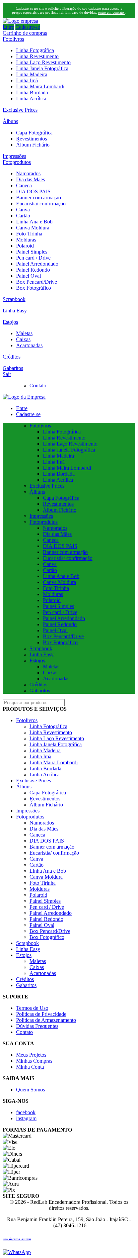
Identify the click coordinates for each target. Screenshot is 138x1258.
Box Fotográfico (33, 288)
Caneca (24, 185)
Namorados (28, 173)
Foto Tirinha (29, 233)
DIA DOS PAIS (33, 191)
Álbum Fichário (33, 145)
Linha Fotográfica (35, 50)
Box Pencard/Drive (36, 282)
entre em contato (111, 12)
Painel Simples (31, 252)
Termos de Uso (32, 1008)
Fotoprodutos (17, 162)
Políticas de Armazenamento (46, 1020)
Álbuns (10, 121)
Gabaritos (13, 368)
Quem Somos (30, 1089)
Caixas (23, 339)
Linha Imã (27, 80)
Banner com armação (38, 197)
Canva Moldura (32, 227)
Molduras (26, 240)
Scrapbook (14, 299)
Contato (37, 385)
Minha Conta (30, 1067)
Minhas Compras (34, 1061)
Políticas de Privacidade (41, 1014)
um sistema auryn (17, 1239)
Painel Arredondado (37, 264)
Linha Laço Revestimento (43, 62)
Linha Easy (15, 310)
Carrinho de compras (25, 33)
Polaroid (25, 246)
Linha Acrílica (31, 98)
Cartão (23, 215)
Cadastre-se (27, 27)
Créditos (11, 357)
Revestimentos (31, 138)
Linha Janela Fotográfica (42, 68)
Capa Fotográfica (34, 132)
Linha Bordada (32, 92)
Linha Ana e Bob (34, 221)
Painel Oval (28, 276)
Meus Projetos (31, 1055)
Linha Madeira (31, 74)
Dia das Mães (30, 179)
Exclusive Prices (20, 110)
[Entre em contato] (17, 1252)
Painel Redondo (33, 270)
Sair (7, 374)
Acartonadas (29, 345)
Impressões (14, 156)
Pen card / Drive (33, 258)
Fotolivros (13, 39)
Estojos (10, 322)
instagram (26, 1118)
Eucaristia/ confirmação (41, 203)
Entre (8, 27)
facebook (26, 1112)
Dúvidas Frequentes (37, 1026)
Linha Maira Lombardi (40, 86)
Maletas (24, 333)
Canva (23, 209)
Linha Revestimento (37, 56)
